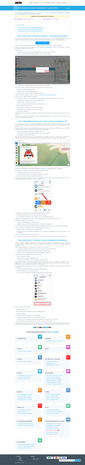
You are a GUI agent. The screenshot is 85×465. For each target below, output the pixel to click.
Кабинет (20, 459)
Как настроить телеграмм (51, 434)
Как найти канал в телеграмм (52, 396)
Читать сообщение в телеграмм (53, 377)
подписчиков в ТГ (49, 47)
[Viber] (41, 327)
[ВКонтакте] (35, 327)
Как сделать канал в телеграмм (24, 377)
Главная (20, 457)
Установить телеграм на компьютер (25, 423)
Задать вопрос (36, 459)
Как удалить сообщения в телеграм (53, 378)
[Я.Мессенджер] (33, 327)
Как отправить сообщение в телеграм (54, 375)
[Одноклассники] (37, 327)
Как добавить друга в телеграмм (53, 425)
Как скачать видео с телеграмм (24, 396)
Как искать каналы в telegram (52, 399)
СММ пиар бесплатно (42, 42)
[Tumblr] (48, 327)
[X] (40, 327)
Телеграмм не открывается (52, 361)
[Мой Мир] (45, 327)
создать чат (44, 168)
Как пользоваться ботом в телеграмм (54, 411)
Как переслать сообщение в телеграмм (54, 384)
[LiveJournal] (49, 327)
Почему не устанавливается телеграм (26, 425)
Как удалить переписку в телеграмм (53, 380)
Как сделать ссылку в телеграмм (25, 361)
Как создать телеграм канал (24, 378)
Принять (77, 460)
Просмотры (47, 19)
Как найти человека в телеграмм (53, 394)
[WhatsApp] (43, 327)
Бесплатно (21, 460)
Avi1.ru (31, 117)
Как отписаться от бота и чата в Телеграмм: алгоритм (30, 29)
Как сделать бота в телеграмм (52, 413)
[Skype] (46, 327)
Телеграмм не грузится (51, 363)
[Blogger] (51, 327)
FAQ (33, 457)
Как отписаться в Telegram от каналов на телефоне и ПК (31, 27)
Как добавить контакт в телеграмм (53, 423)
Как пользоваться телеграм (52, 432)
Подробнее (71, 460)
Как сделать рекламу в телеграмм (25, 413)
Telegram (68, 8)
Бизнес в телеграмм (22, 411)
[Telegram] (38, 327)
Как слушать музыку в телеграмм (25, 399)
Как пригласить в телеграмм (52, 427)
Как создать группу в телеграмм (24, 351)
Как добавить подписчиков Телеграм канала (27, 444)
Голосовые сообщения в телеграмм (53, 382)
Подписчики (19, 19)
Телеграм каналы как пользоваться (25, 375)
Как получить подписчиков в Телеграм (26, 446)
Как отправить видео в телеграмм (25, 394)
